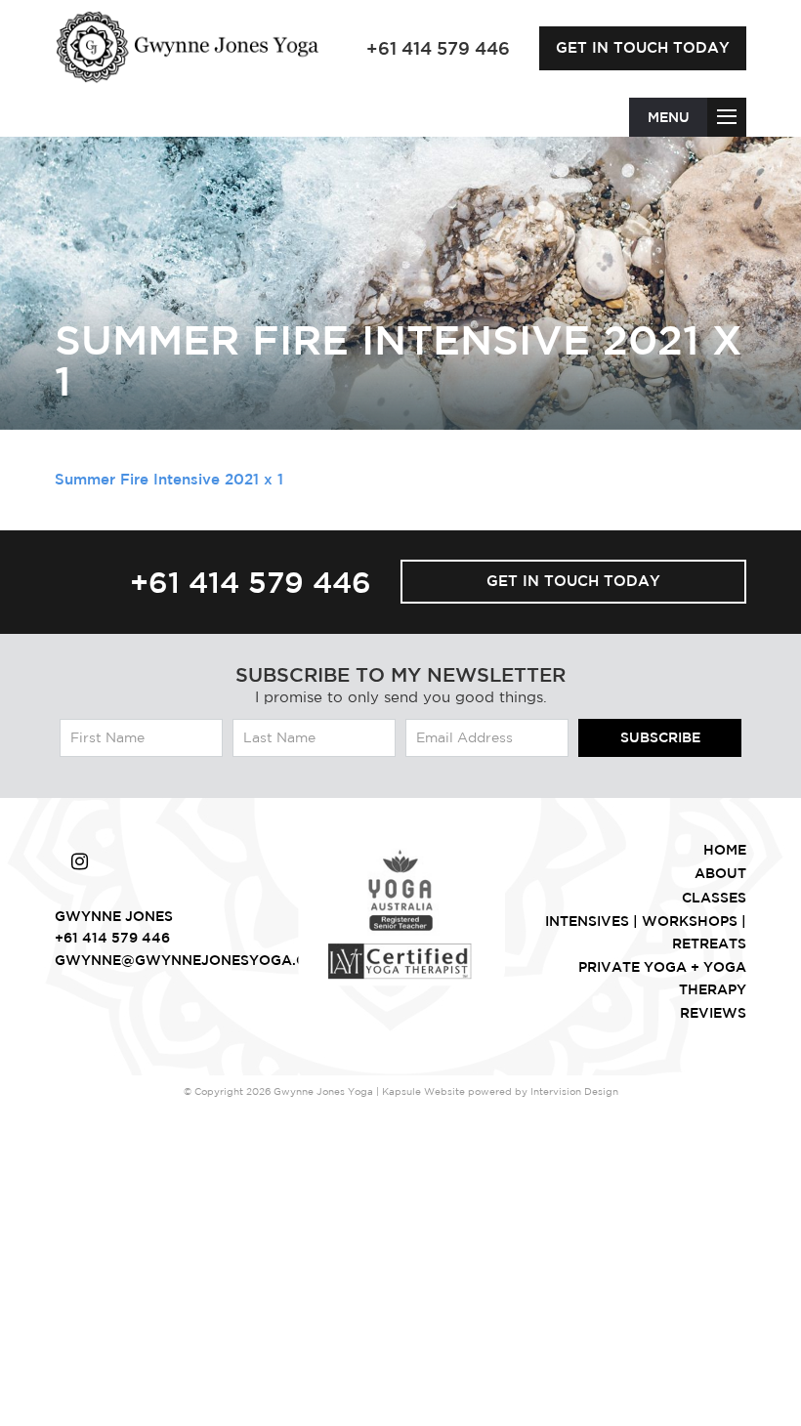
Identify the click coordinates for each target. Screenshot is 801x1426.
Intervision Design (574, 1091)
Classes (714, 897)
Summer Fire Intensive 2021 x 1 (169, 479)
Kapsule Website (423, 1091)
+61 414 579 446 (250, 582)
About (720, 873)
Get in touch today (643, 47)
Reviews (713, 1013)
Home (724, 850)
